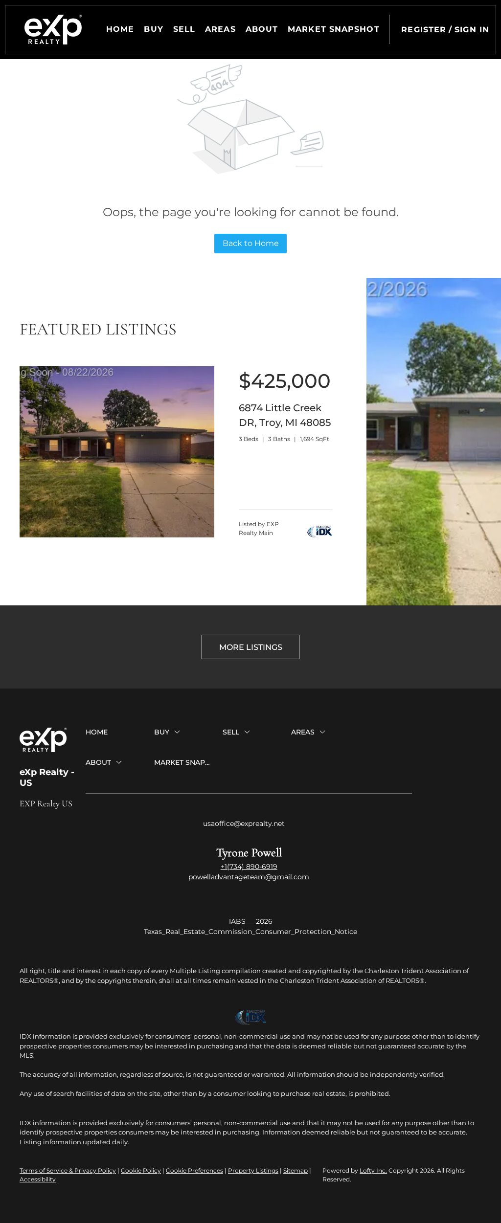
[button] (53, 29)
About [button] (262, 29)
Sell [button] (184, 29)
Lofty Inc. (373, 1170)
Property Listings (253, 1170)
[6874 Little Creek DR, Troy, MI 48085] (117, 535)
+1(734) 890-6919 (249, 866)
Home (120, 29)
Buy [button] (153, 29)
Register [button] (423, 29)
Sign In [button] (472, 29)
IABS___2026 (251, 921)
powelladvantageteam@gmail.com (248, 876)
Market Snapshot (334, 29)
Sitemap (295, 1170)
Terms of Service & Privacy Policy (68, 1170)
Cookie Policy (141, 1170)
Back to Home (251, 243)
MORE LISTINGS (250, 647)
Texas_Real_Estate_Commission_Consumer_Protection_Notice (250, 931)
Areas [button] (220, 29)
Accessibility (38, 1179)
